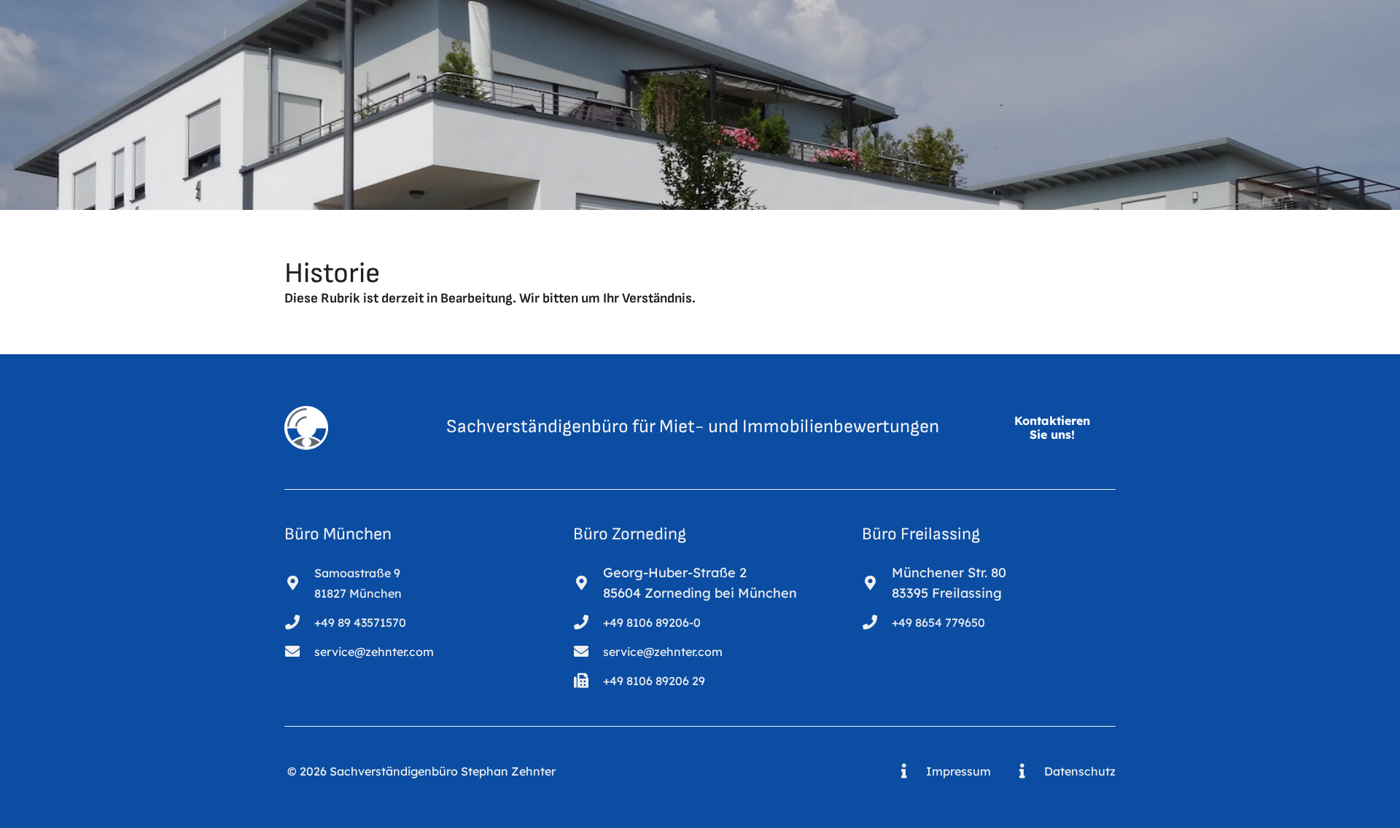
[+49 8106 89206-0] (588, 622)
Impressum (958, 771)
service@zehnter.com (374, 651)
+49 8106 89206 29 (654, 680)
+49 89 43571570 (360, 622)
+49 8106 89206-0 (652, 622)
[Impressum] (911, 771)
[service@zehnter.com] (299, 651)
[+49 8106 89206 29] (588, 680)
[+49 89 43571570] (299, 622)
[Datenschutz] (1029, 771)
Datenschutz (1080, 771)
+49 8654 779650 (938, 622)
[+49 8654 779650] (877, 622)
